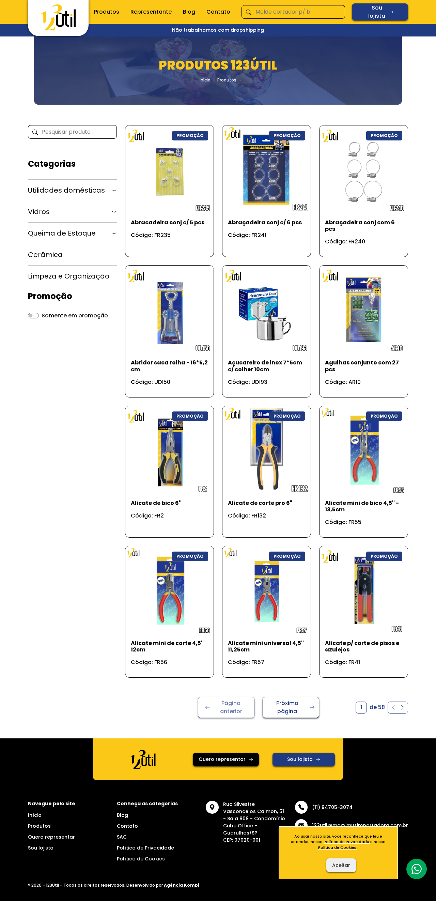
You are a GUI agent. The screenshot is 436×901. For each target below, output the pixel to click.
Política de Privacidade (145, 847)
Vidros (39, 211)
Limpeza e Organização (68, 276)
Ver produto (165, 244)
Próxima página (287, 707)
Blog (189, 12)
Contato (218, 12)
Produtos (106, 12)
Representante (151, 12)
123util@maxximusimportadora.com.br (360, 825)
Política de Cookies (141, 858)
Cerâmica (45, 254)
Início (205, 80)
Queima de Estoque (62, 233)
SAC (122, 837)
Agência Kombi (181, 885)
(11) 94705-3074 (332, 807)
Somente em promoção (75, 315)
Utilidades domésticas (66, 190)
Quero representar (222, 759)
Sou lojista (376, 12)
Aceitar (341, 865)
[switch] (33, 315)
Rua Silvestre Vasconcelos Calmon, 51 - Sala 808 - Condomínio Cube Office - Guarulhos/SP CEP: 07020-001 (254, 822)
